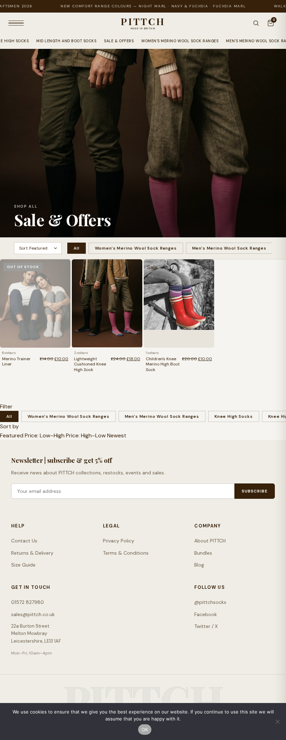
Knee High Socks (233, 416)
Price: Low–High (45, 435)
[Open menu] (16, 23)
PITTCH (143, 21)
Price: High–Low (86, 435)
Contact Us (24, 541)
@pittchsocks (210, 602)
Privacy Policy (118, 541)
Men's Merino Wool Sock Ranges (229, 248)
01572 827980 (27, 602)
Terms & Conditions (126, 553)
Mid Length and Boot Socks (66, 41)
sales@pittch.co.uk (33, 614)
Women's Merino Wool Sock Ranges (179, 41)
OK (145, 729)
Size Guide (23, 565)
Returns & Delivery (32, 553)
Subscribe (255, 491)
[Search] (256, 23)
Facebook (205, 614)
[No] (277, 721)
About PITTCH (210, 541)
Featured (11, 435)
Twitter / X (206, 626)
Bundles (203, 553)
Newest (116, 435)
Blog (199, 565)
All (77, 248)
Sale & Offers (119, 41)
